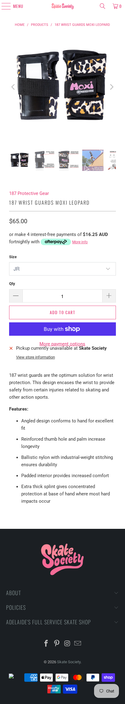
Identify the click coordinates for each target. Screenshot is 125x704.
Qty (12, 283)
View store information (35, 357)
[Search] (102, 6)
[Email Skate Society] (78, 644)
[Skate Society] (62, 6)
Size (13, 257)
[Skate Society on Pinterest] (57, 644)
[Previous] (14, 86)
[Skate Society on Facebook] (46, 644)
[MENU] (3, 6)
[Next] (111, 86)
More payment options (62, 344)
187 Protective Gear (29, 193)
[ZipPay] (16, 677)
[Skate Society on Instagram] (67, 644)
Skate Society (68, 662)
